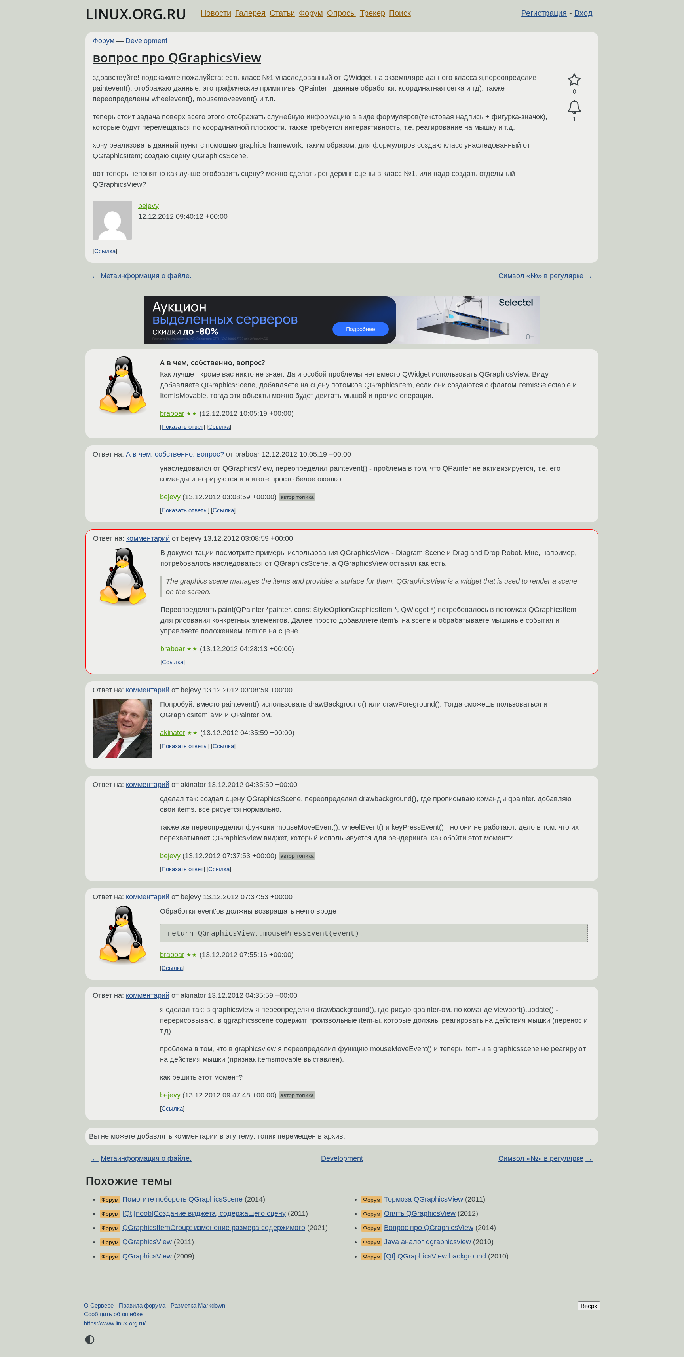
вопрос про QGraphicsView (177, 57)
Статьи (282, 13)
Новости (216, 13)
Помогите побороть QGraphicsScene (182, 1199)
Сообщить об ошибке (113, 1314)
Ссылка (105, 251)
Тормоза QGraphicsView (423, 1199)
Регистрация (544, 13)
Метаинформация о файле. (146, 276)
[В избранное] (574, 80)
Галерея (250, 13)
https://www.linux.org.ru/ (115, 1323)
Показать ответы (185, 510)
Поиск (400, 13)
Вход (583, 13)
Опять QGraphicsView (420, 1213)
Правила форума (142, 1305)
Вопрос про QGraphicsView (428, 1228)
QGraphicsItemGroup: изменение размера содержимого (213, 1228)
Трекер (372, 13)
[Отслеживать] (574, 107)
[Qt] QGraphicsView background (435, 1256)
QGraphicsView (147, 1242)
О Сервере (99, 1305)
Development (146, 41)
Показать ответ (182, 426)
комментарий (148, 538)
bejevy (148, 206)
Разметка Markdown (198, 1305)
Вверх (589, 1305)
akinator (172, 733)
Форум (311, 13)
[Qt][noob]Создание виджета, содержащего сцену (204, 1213)
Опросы (341, 13)
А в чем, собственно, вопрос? (175, 454)
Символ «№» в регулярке (540, 276)
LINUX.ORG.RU (136, 14)
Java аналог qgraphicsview (427, 1242)
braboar (172, 413)
